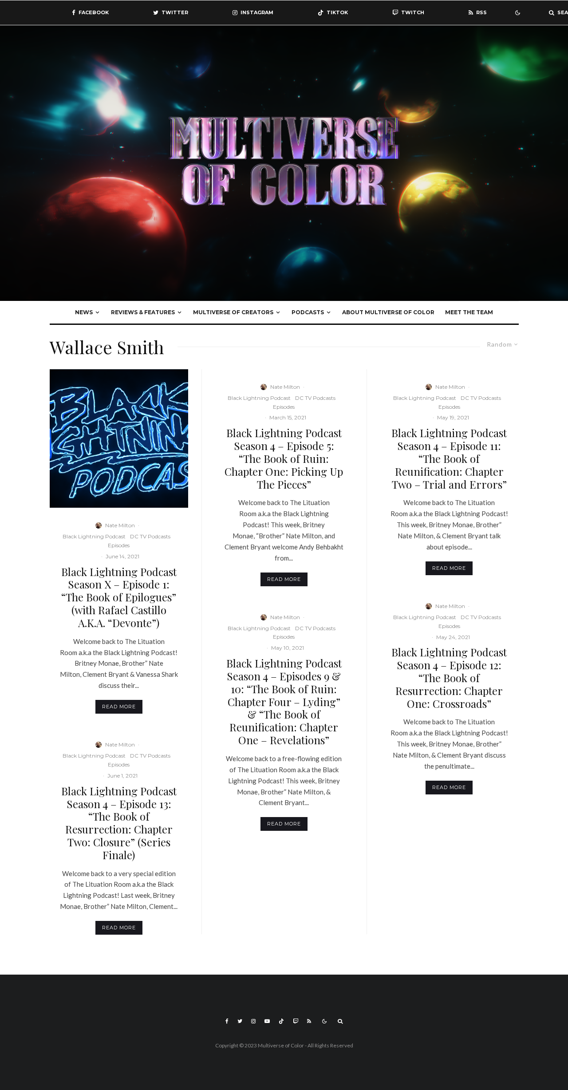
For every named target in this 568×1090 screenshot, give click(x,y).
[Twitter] (240, 1021)
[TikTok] (281, 1021)
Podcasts (308, 312)
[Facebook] (227, 1021)
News (84, 312)
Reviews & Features (143, 312)
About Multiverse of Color (388, 312)
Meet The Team (469, 312)
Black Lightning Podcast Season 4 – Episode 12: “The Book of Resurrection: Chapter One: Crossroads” (449, 678)
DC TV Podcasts (150, 536)
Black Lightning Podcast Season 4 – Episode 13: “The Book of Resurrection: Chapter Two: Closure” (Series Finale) (119, 823)
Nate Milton (120, 525)
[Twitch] (295, 1021)
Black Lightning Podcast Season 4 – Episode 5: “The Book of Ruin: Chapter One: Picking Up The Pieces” (284, 458)
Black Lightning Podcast (94, 536)
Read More (119, 706)
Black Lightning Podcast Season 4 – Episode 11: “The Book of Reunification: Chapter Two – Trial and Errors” (449, 458)
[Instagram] (253, 1021)
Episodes (119, 545)
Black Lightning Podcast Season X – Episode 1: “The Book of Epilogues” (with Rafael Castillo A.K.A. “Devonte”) (119, 597)
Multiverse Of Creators (233, 312)
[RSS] (309, 1021)
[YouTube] (267, 1021)
